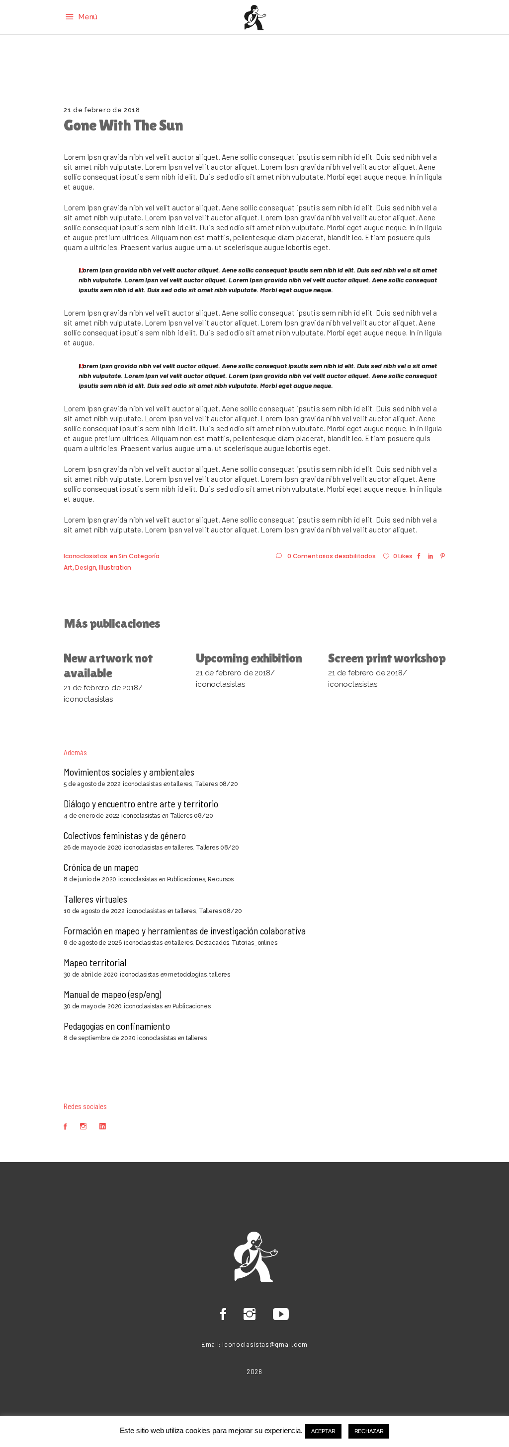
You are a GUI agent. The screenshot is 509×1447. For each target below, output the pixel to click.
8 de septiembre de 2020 (100, 1038)
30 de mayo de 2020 (93, 1006)
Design (85, 567)
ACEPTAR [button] (323, 1431)
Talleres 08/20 (216, 784)
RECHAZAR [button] (369, 1431)
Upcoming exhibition (249, 658)
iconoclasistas (85, 556)
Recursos (221, 879)
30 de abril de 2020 (91, 974)
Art (68, 567)
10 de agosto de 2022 (94, 911)
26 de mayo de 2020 (93, 847)
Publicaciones (186, 879)
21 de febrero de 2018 (102, 110)
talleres (181, 784)
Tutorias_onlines (254, 942)
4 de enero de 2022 (91, 815)
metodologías (187, 974)
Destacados (212, 942)
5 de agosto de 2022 (92, 784)
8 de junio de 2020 (90, 879)
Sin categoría (138, 556)
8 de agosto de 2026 (93, 942)
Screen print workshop (386, 658)
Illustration (115, 567)
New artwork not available (108, 665)
